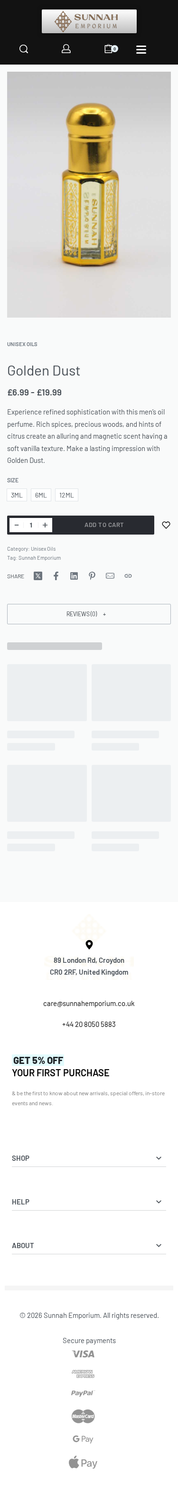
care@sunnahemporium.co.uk (89, 1003)
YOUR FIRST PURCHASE (61, 1066)
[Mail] (110, 576)
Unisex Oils (22, 344)
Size (13, 480)
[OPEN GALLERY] (89, 195)
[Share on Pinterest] (92, 576)
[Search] (23, 49)
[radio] (17, 495)
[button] (89, 614)
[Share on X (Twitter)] (38, 576)
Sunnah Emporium (40, 558)
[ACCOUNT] (66, 49)
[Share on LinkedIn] (74, 576)
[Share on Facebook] (56, 576)
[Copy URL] (128, 576)
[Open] (141, 49)
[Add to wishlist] (166, 525)
